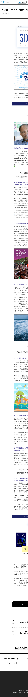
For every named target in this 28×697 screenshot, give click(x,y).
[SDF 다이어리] (6, 2)
